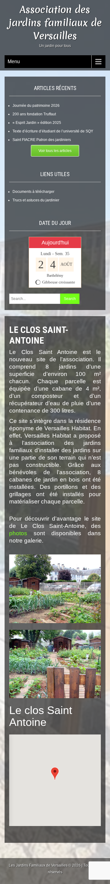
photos (18, 533)
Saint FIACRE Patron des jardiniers (42, 140)
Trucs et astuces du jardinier (36, 200)
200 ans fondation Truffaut (34, 114)
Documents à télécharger (33, 191)
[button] (54, 774)
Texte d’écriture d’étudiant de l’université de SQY (53, 131)
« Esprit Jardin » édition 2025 (37, 123)
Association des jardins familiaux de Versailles (55, 22)
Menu (14, 61)
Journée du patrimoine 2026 (36, 105)
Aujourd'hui (55, 243)
